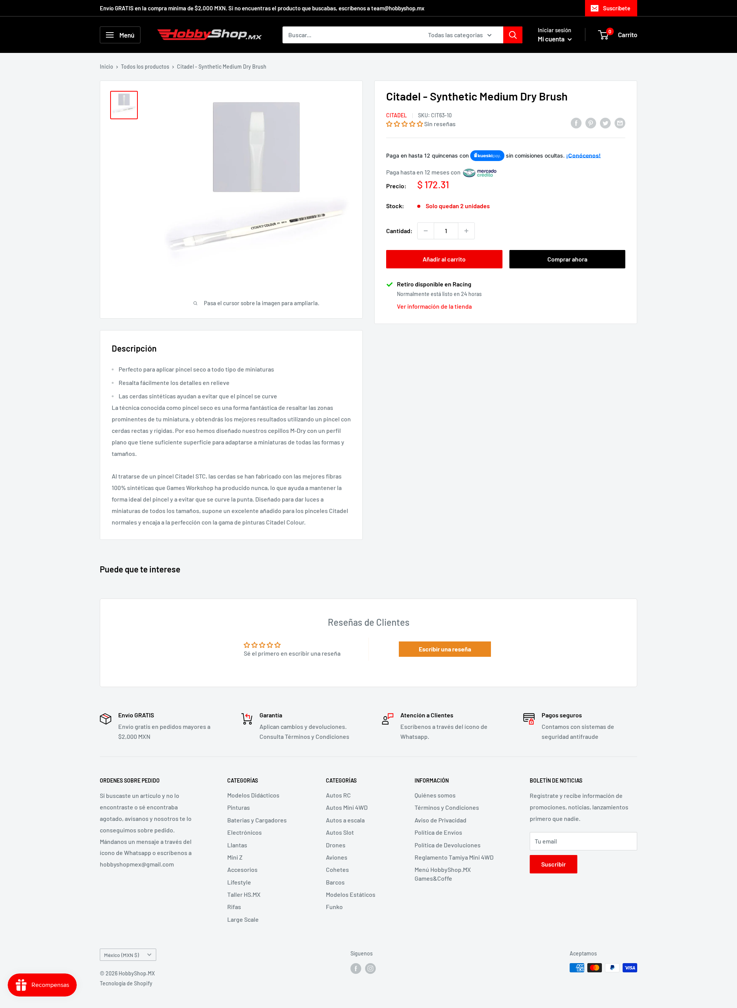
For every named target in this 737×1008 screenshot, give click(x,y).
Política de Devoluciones (448, 844)
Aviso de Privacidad (440, 820)
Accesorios (242, 869)
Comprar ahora (567, 259)
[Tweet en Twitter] (605, 122)
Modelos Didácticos (253, 795)
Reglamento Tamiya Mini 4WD (454, 857)
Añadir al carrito (444, 259)
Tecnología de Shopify (126, 983)
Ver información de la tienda (434, 306)
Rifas (234, 906)
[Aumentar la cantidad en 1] (466, 231)
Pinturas (238, 807)
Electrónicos (244, 832)
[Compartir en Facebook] (576, 122)
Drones (335, 844)
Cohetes (337, 869)
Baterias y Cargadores (257, 820)
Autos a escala (345, 820)
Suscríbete (616, 8)
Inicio (106, 66)
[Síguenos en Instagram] (370, 968)
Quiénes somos (435, 795)
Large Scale (243, 919)
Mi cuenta (552, 39)
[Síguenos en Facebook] (355, 968)
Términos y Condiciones (447, 807)
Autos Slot (340, 832)
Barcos (335, 882)
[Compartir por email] (620, 122)
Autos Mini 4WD (347, 807)
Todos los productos (145, 66)
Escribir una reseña (445, 649)
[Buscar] (512, 34)
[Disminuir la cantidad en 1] (426, 231)
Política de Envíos (438, 832)
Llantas (237, 844)
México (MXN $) (121, 955)
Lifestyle (239, 882)
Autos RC (338, 795)
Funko (334, 906)
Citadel (396, 115)
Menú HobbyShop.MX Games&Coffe (443, 873)
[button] (404, 124)
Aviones (336, 857)
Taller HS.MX (244, 894)
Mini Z (235, 857)
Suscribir (553, 864)
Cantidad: (399, 231)
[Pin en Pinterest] (590, 122)
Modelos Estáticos (350, 894)
